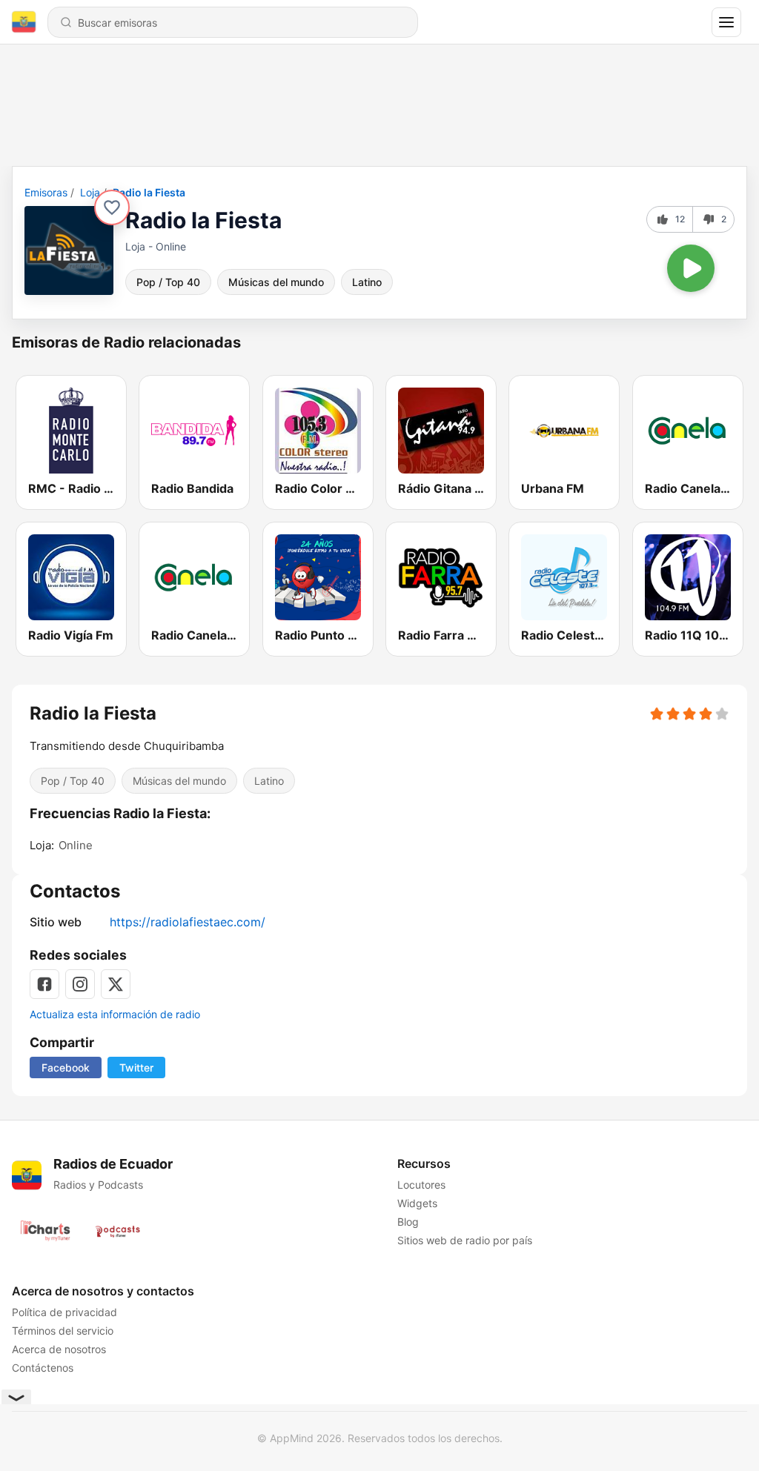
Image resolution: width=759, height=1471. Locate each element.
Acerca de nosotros (59, 1349)
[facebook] (44, 984)
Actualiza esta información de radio (115, 1014)
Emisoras (45, 192)
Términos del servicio (62, 1330)
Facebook (66, 1067)
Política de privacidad (64, 1312)
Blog (408, 1221)
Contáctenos (42, 1367)
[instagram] (80, 984)
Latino (367, 282)
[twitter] (115, 984)
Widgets (417, 1203)
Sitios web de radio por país (464, 1240)
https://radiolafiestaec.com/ (187, 921)
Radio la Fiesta (149, 192)
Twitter (136, 1067)
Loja (90, 192)
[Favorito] (112, 207)
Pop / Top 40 (168, 282)
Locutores (421, 1184)
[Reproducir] (691, 268)
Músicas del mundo (276, 282)
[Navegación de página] (726, 22)
